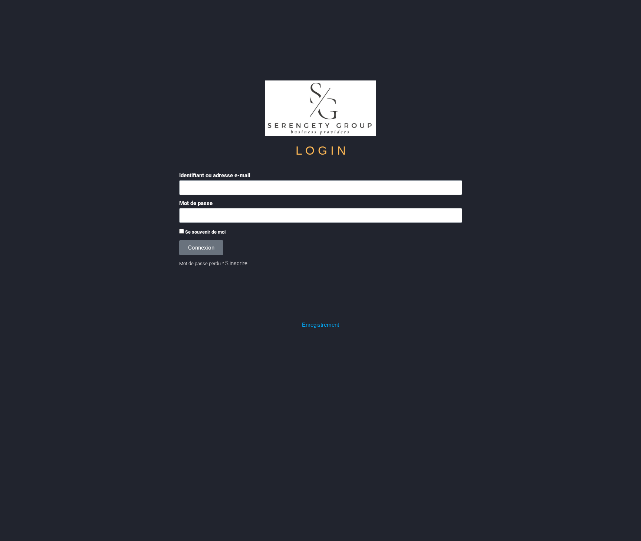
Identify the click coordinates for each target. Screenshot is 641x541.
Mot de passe (196, 203)
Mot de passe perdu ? (201, 263)
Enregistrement (320, 324)
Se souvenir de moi (205, 232)
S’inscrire (236, 263)
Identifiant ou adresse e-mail (214, 175)
